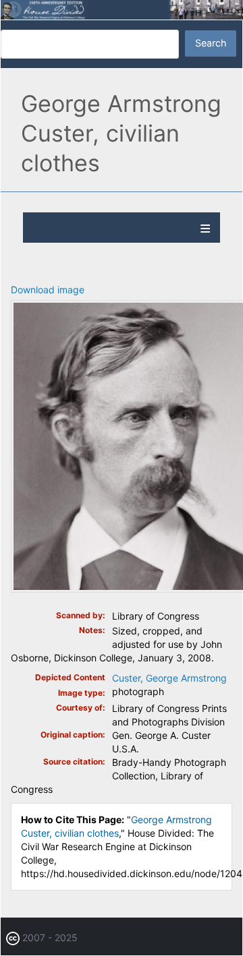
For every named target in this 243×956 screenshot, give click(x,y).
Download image (47, 289)
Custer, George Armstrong (169, 678)
